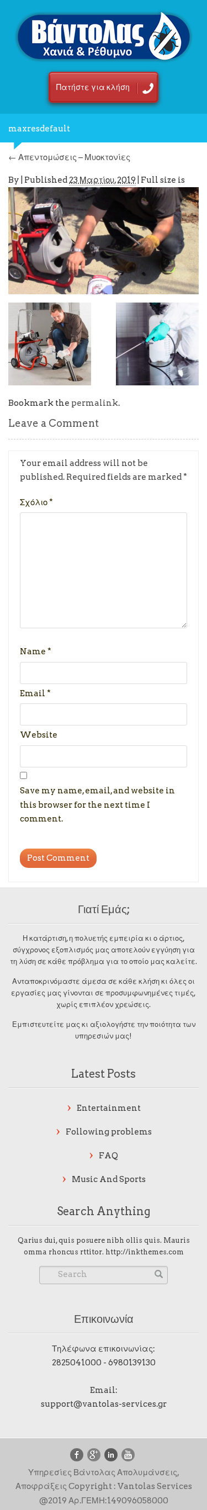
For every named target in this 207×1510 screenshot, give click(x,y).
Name (35, 651)
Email (35, 693)
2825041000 (77, 1363)
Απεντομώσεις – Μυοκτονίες (69, 157)
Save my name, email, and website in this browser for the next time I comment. (97, 805)
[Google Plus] (93, 1454)
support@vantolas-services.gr (104, 1404)
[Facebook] (76, 1454)
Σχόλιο (36, 502)
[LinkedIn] (111, 1454)
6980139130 (132, 1363)
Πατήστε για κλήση (93, 87)
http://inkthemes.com (144, 1252)
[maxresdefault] (103, 240)
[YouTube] (128, 1454)
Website (38, 735)
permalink (94, 403)
